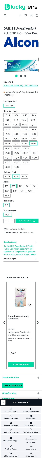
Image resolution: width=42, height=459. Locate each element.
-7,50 (24, 143)
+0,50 (16, 148)
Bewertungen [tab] (10, 259)
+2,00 (7, 157)
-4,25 (7, 134)
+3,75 (7, 167)
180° (7, 195)
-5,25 (7, 138)
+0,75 (26, 148)
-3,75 (24, 129)
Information (8, 398)
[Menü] (5, 15)
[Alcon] (21, 42)
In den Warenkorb (25, 221)
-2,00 (32, 120)
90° (34, 186)
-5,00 (33, 134)
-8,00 (33, 143)
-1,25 (7, 120)
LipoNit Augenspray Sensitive (18, 317)
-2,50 (15, 124)
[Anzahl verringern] (6, 221)
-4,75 (24, 134)
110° (15, 191)
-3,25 (7, 129)
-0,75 (24, 115)
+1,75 (34, 153)
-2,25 (7, 124)
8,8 (6, 205)
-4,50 (16, 134)
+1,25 (16, 153)
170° (30, 191)
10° (6, 186)
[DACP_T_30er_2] (21, 64)
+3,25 (16, 162)
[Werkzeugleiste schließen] (3, 402)
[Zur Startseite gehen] (21, 7)
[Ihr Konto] (31, 15)
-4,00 (33, 129)
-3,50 (16, 129)
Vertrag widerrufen (13, 385)
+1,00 (7, 153)
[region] (21, 65)
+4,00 (16, 167)
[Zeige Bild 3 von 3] (25, 76)
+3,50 (25, 162)
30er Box (9, 106)
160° (22, 191)
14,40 (7, 215)
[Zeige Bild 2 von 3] (21, 76)
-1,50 (15, 120)
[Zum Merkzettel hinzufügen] (29, 304)
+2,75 (34, 157)
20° (13, 186)
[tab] (20, 248)
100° (7, 191)
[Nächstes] (36, 65)
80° (27, 186)
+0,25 (7, 148)
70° (20, 186)
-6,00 (33, 138)
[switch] (11, 410)
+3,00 (7, 162)
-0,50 (16, 115)
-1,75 (24, 120)
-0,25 (7, 115)
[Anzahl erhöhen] (12, 221)
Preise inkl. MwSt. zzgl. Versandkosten (21, 85)
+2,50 (25, 157)
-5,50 (16, 138)
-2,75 (24, 124)
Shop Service (9, 393)
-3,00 (32, 124)
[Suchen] (20, 15)
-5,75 (24, 138)
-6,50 (7, 143)
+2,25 (16, 157)
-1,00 (33, 115)
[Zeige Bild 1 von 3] (17, 76)
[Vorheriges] (5, 65)
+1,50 (25, 153)
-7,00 (16, 143)
